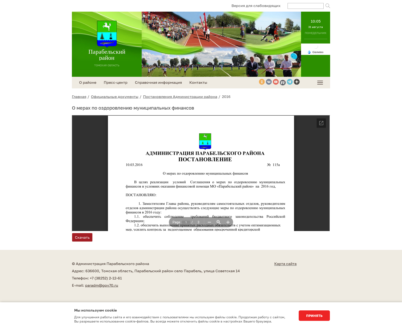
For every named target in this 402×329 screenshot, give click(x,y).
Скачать (82, 237)
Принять (314, 316)
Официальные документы (114, 96)
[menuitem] (320, 82)
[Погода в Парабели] (315, 46)
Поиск (327, 5)
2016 (226, 96)
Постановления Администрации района (180, 96)
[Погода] (315, 51)
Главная (79, 96)
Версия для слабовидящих (256, 5)
